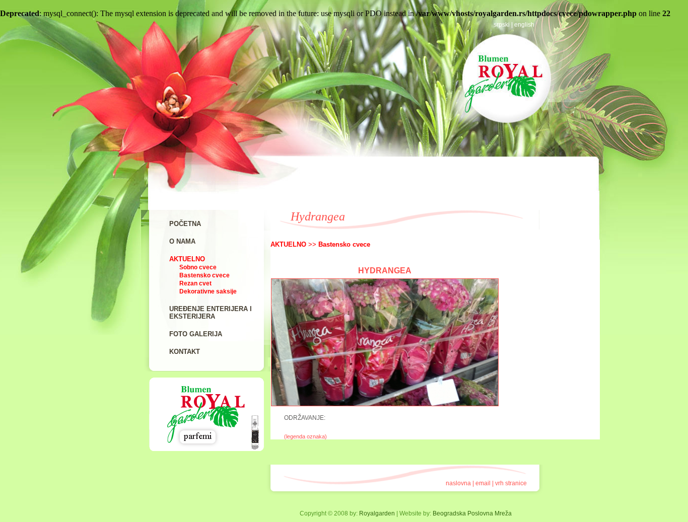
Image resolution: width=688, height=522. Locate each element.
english (524, 24)
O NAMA (182, 241)
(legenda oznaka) (305, 436)
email (483, 483)
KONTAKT (184, 351)
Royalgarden (377, 513)
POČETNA (185, 224)
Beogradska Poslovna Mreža (472, 513)
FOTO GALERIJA (195, 334)
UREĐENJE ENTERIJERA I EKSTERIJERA (210, 312)
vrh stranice (511, 483)
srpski (502, 24)
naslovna (458, 483)
